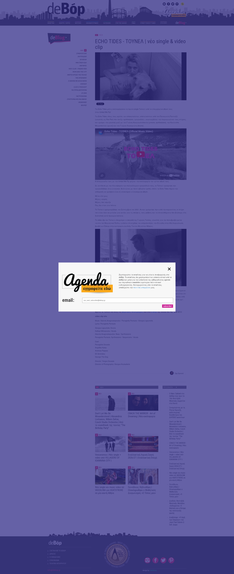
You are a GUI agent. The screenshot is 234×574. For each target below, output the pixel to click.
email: (68, 300)
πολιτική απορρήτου (141, 287)
